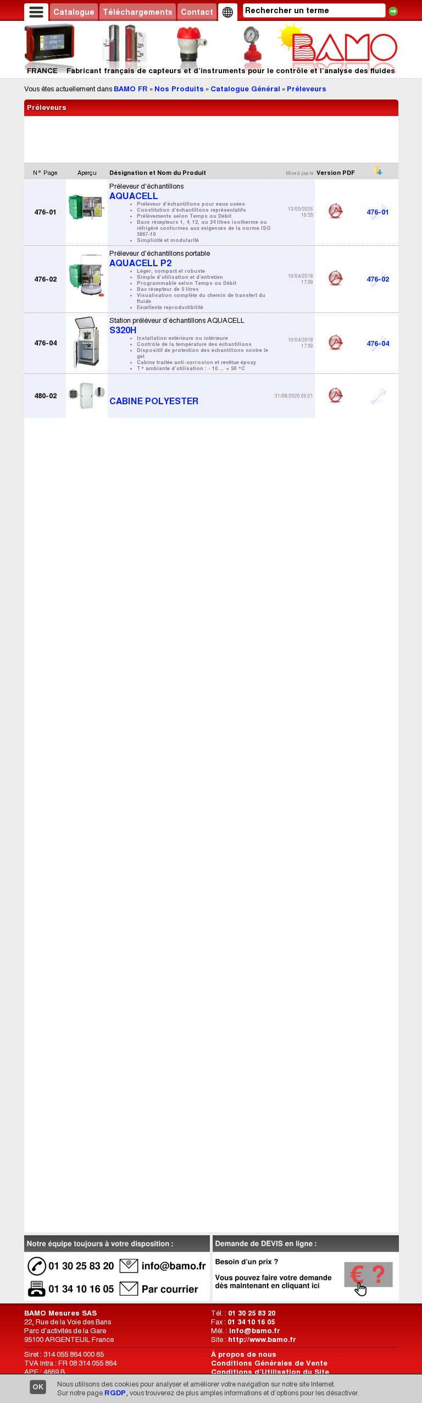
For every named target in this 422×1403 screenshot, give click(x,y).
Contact (197, 12)
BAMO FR (131, 89)
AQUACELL (190, 212)
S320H (188, 343)
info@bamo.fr (254, 1331)
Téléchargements (138, 12)
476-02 (378, 279)
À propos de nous (243, 1354)
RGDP (115, 1393)
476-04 (378, 343)
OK (37, 1387)
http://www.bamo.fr (262, 1339)
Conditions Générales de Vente (269, 1363)
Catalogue (74, 12)
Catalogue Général (245, 89)
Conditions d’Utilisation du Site (270, 1372)
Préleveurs (306, 89)
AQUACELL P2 (187, 279)
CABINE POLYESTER (153, 401)
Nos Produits (179, 89)
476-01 (378, 212)
